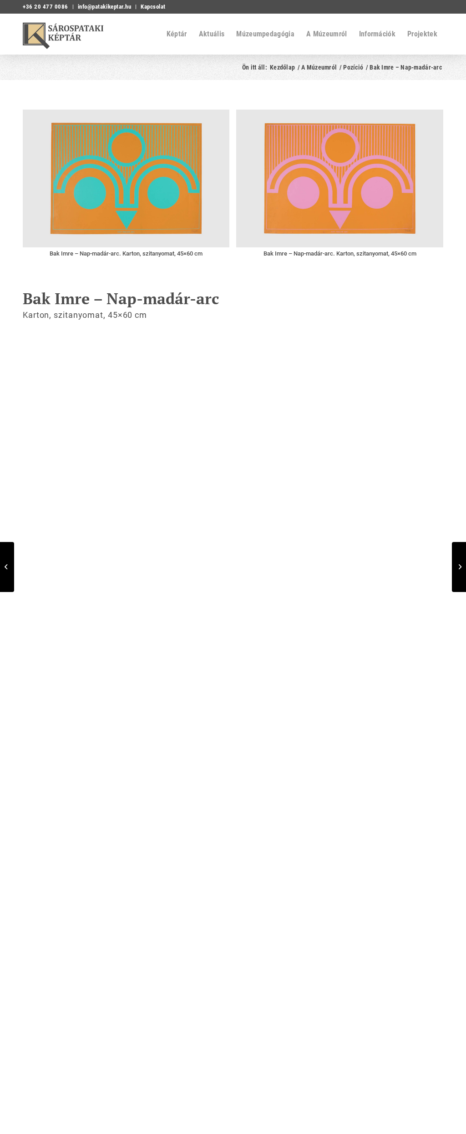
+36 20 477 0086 (45, 6)
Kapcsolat (153, 6)
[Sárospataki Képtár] (71, 34)
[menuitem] (48, 7)
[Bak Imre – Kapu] (7, 567)
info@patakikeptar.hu (104, 6)
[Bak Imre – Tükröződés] (459, 567)
